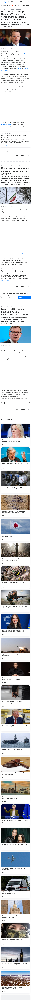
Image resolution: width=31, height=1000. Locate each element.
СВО (15, 5)
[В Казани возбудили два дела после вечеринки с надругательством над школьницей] (15, 696)
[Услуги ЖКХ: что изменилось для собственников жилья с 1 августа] (15, 482)
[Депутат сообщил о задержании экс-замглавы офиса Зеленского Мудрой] (15, 625)
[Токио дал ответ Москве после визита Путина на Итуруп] (15, 530)
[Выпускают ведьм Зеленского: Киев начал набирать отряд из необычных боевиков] (15, 934)
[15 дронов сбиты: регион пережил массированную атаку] (15, 887)
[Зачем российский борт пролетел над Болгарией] (15, 863)
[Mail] (5, 2)
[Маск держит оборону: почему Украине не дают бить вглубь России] (15, 720)
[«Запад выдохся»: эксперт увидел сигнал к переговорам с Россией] (15, 958)
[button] (15, 38)
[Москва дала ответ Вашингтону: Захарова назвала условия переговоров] (15, 435)
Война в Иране (7, 5)
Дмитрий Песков (6, 124)
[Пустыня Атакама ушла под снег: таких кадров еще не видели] (15, 982)
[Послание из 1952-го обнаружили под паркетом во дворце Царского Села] (15, 506)
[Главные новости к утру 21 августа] (15, 744)
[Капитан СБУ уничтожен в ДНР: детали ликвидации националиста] (15, 554)
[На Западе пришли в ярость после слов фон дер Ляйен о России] (15, 815)
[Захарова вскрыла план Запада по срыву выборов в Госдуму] (15, 911)
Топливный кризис (24, 5)
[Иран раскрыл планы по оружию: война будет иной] (15, 649)
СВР (19, 68)
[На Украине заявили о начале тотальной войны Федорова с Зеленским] (15, 673)
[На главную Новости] (9, 2)
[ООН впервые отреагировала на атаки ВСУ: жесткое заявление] (15, 458)
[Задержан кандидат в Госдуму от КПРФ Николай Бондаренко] (15, 768)
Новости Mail (14, 165)
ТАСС (12, 9)
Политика (18, 9)
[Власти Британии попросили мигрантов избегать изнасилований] (15, 792)
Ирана (23, 254)
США (25, 54)
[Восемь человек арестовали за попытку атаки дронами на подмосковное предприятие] (15, 577)
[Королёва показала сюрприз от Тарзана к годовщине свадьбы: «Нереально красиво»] (15, 839)
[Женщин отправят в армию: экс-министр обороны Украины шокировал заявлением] (15, 601)
